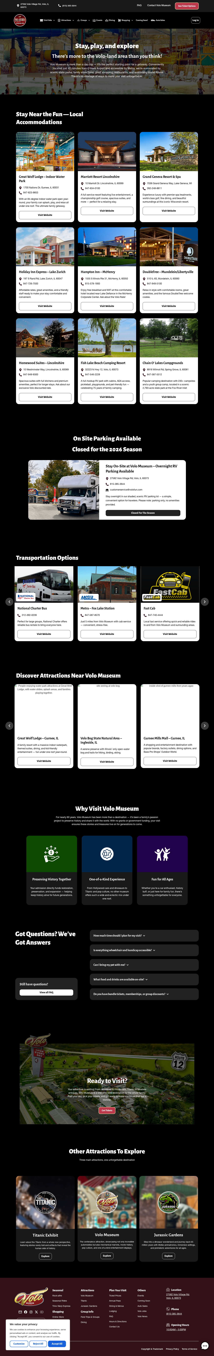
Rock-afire (57, 1296)
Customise (19, 1344)
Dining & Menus (116, 1306)
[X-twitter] (36, 1312)
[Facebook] (25, 1312)
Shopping (126, 20)
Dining (112, 20)
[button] (9, 602)
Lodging (113, 1311)
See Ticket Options (187, 6)
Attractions (66, 20)
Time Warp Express (61, 1306)
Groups (84, 20)
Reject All (38, 1344)
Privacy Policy (172, 1349)
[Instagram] (31, 1312)
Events (99, 20)
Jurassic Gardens (89, 1306)
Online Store (58, 1317)
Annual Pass (115, 1301)
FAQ (139, 6)
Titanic (84, 1301)
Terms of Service (189, 1349)
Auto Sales (160, 20)
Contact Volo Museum (159, 6)
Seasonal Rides (59, 1301)
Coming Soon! (142, 20)
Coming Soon (144, 1301)
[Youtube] (41, 1312)
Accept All (57, 1344)
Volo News (142, 1317)
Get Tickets (107, 1110)
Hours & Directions (118, 1322)
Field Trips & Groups (90, 1317)
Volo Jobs (142, 1311)
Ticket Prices (115, 1296)
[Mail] (20, 1312)
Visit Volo (48, 20)
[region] (38, 1334)
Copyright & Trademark (152, 1349)
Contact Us (114, 1327)
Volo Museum (87, 1296)
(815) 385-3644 (174, 1314)
